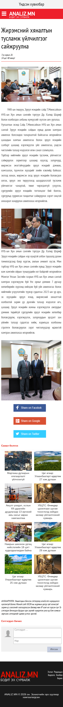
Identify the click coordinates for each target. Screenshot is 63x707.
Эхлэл (50, 671)
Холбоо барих (59, 676)
